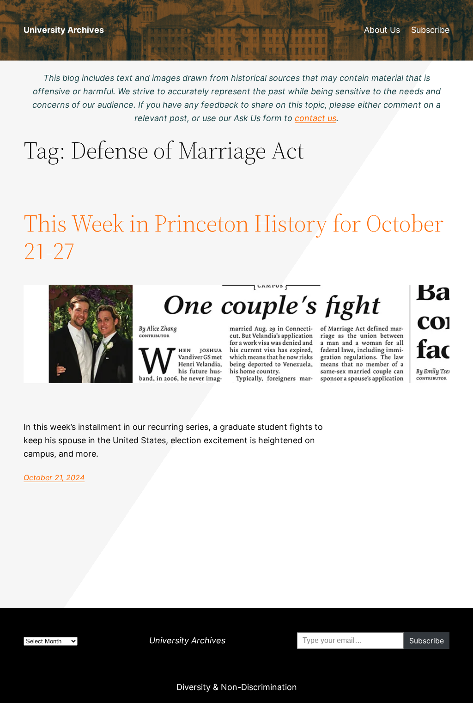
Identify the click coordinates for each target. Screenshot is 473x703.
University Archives (64, 30)
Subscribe (430, 30)
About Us (382, 30)
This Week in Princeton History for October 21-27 (233, 237)
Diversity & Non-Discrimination (236, 687)
